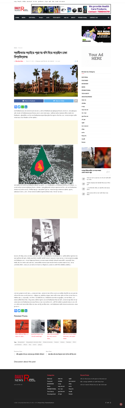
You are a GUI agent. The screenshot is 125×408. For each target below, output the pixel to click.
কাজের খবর (66, 17)
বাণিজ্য (53, 1)
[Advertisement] (46, 35)
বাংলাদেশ (34, 344)
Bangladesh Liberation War (33, 342)
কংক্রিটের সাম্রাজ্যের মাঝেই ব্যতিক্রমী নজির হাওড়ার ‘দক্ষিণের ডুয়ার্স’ (98, 183)
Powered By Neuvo (49, 402)
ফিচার (30, 344)
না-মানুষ (15, 1)
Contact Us (94, 17)
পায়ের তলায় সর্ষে (85, 110)
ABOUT (73, 17)
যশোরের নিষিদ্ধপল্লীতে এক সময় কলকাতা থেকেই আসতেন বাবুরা (91, 171)
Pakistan (68, 342)
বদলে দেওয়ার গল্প (62, 1)
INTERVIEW (85, 84)
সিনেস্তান (41, 17)
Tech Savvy (56, 17)
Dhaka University (47, 342)
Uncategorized (87, 97)
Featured (20, 47)
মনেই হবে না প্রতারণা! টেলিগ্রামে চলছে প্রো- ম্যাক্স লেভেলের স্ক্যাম (93, 384)
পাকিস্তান (25, 344)
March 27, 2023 (30, 61)
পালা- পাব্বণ (35, 1)
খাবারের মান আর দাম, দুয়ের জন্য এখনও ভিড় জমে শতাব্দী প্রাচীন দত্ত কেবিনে (99, 178)
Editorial (32, 17)
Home (17, 17)
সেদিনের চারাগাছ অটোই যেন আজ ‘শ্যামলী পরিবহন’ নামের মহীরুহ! (97, 193)
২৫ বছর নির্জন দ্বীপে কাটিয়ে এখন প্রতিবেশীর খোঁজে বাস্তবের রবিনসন (98, 188)
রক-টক (47, 17)
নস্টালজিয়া (24, 1)
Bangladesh (21, 342)
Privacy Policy (41, 402)
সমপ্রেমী (56, 1)
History (62, 342)
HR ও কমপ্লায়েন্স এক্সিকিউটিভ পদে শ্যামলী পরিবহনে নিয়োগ (92, 381)
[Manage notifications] (121, 404)
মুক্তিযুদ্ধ (40, 344)
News (23, 17)
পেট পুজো (46, 1)
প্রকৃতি (50, 1)
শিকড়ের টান (19, 1)
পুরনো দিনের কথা (40, 1)
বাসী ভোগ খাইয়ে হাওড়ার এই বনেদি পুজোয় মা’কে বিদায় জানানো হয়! (93, 379)
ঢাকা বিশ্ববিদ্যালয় (18, 344)
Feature (56, 342)
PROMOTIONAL (82, 17)
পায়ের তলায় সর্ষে (29, 1)
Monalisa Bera (19, 61)
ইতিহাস (74, 342)
